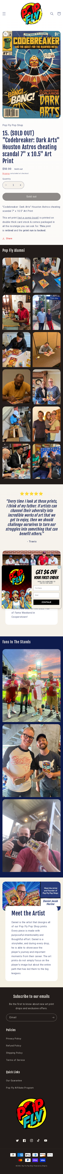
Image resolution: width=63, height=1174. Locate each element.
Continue (46, 602)
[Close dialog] (59, 567)
